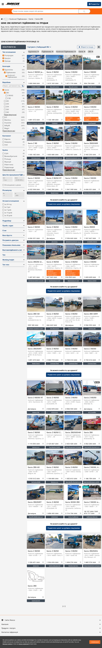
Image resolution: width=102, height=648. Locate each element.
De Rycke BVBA (35, 482)
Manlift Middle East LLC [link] (36, 517)
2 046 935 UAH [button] (90, 325)
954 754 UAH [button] (89, 83)
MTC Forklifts (92, 412)
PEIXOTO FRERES (73, 328)
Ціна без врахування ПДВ (12, 175)
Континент (6, 136)
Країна (5, 150)
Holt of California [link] (73, 517)
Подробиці (6, 221)
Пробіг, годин (7, 226)
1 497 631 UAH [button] (34, 277)
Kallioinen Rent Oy (92, 517)
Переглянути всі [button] (10, 115)
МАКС (16, 178)
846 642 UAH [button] (52, 325)
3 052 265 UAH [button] (90, 444)
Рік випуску (7, 190)
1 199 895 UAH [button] (52, 479)
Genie (31, 19)
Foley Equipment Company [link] (73, 447)
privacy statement (24, 644)
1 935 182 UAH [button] (34, 155)
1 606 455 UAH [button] (52, 513)
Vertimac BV (92, 328)
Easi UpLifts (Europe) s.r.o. (92, 447)
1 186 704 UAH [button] (90, 479)
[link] (36, 62)
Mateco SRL (35, 412)
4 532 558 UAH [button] (34, 189)
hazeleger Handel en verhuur (36, 328)
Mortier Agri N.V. (73, 566)
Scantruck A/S (36, 601)
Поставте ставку (69, 119)
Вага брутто (7, 235)
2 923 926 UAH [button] (71, 444)
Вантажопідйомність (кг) (12, 250)
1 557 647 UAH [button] (90, 238)
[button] (13, 47)
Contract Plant (54, 363)
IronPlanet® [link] (73, 123)
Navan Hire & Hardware (73, 412)
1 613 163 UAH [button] (52, 83)
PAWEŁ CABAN (36, 87)
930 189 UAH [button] (33, 325)
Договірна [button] (51, 238)
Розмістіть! (95, 4)
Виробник (6, 82)
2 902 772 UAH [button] (52, 360)
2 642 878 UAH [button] (52, 409)
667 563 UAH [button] (52, 277)
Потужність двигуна (10, 240)
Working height (8, 260)
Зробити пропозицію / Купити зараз (52, 273)
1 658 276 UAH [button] (71, 562)
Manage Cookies (7, 644)
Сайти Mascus (10, 620)
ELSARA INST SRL (73, 193)
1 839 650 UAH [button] (90, 277)
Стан (4, 230)
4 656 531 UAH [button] (90, 189)
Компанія (4, 624)
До (15, 193)
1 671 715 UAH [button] (71, 83)
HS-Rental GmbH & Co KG (35, 281)
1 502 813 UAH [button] (71, 479)
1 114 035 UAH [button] (34, 444)
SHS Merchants (35, 158)
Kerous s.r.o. (36, 447)
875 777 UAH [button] (91, 512)
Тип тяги (5, 265)
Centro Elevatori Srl (54, 566)
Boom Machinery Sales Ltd (92, 193)
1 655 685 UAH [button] (52, 155)
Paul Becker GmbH (54, 447)
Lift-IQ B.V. (54, 242)
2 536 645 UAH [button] (71, 238)
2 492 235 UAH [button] (90, 155)
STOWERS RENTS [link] (92, 158)
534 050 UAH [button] (70, 277)
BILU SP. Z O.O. (54, 87)
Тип (3, 255)
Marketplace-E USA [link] (54, 281)
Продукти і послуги (8, 628)
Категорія (6, 66)
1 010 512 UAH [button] (34, 479)
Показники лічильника (11, 245)
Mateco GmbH (92, 281)
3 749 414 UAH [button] (71, 360)
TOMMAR (54, 123)
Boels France (54, 193)
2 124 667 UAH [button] (52, 444)
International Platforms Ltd (36, 193)
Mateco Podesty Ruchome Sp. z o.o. (38, 123)
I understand (95, 642)
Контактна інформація (9, 632)
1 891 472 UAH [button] (34, 120)
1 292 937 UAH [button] (71, 155)
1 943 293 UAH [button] (52, 189)
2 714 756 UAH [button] (71, 513)
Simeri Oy (36, 566)
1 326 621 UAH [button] (34, 562)
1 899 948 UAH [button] (34, 83)
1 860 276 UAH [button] (90, 562)
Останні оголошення (10, 201)
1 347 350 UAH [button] (71, 189)
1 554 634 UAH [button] (52, 562)
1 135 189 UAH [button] (52, 120)
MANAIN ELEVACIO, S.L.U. (54, 158)
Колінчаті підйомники (18, 19)
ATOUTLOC (54, 412)
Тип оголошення (9, 52)
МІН (4, 178)
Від (3, 193)
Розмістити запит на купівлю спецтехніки (64, 204)
